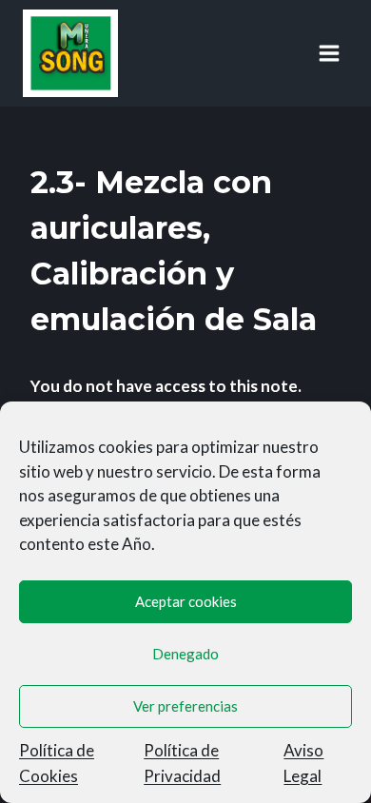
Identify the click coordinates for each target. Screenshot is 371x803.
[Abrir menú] (328, 52)
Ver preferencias (185, 706)
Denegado (185, 653)
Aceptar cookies (186, 601)
